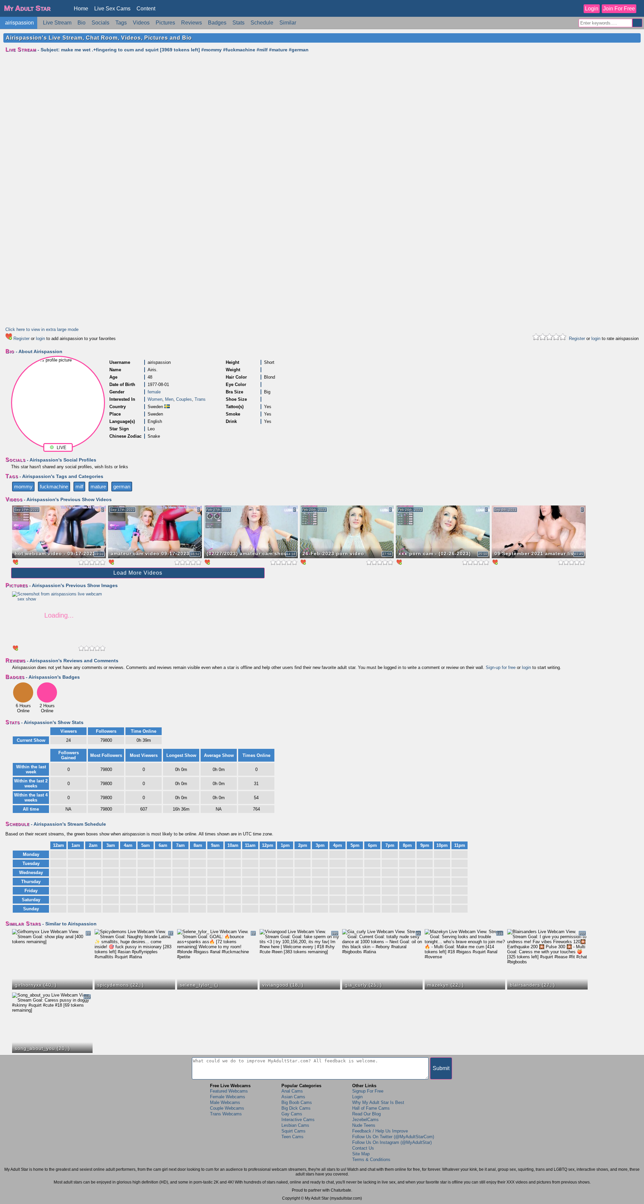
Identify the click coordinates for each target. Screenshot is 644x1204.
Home (81, 8)
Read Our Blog (366, 1113)
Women (155, 399)
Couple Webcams (227, 1108)
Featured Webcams (229, 1091)
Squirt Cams (293, 1131)
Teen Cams (292, 1136)
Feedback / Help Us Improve (380, 1131)
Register (21, 338)
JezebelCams (365, 1119)
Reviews (191, 23)
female (154, 391)
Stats (238, 23)
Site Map (361, 1153)
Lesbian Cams (295, 1125)
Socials (100, 23)
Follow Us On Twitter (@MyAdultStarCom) (393, 1136)
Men (169, 399)
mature (98, 486)
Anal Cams (292, 1091)
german (121, 486)
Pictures (165, 23)
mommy (23, 486)
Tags (121, 23)
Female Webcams (227, 1096)
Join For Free (619, 8)
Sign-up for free (501, 667)
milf (79, 486)
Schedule (262, 23)
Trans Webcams (226, 1113)
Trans (200, 399)
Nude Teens (363, 1125)
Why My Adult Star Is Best (378, 1102)
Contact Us (363, 1148)
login (40, 338)
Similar (287, 23)
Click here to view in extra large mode (41, 329)
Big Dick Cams (296, 1108)
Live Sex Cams (112, 8)
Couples (184, 399)
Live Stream (57, 23)
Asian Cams (293, 1096)
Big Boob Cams (296, 1102)
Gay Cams (291, 1113)
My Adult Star (27, 8)
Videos (141, 23)
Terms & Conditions (371, 1159)
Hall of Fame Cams (371, 1108)
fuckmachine (54, 486)
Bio (81, 23)
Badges (217, 23)
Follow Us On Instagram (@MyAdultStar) (392, 1142)
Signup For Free (367, 1091)
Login (591, 8)
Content (146, 8)
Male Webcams (225, 1102)
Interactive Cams (298, 1119)
